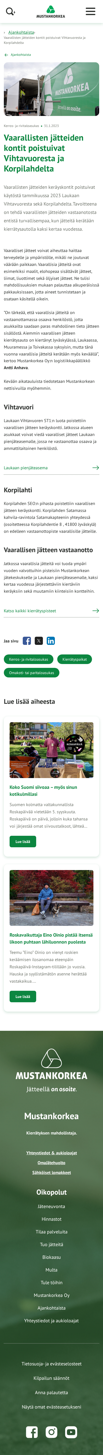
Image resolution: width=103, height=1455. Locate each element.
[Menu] (90, 11)
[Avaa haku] (11, 11)
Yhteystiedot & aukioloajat (51, 1153)
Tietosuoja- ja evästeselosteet (52, 1364)
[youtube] (71, 1432)
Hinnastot (52, 1219)
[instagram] (51, 1432)
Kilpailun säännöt (51, 1378)
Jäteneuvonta (51, 1206)
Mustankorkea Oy (51, 1295)
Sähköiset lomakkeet (51, 1172)
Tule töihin (52, 1282)
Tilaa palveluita (52, 1232)
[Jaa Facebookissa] (27, 641)
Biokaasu (51, 1257)
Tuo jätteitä (51, 1244)
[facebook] (32, 1432)
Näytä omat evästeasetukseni (51, 1407)
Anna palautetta (51, 1392)
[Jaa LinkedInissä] (51, 641)
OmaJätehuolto (51, 1162)
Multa (51, 1270)
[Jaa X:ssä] (39, 641)
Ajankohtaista (21, 32)
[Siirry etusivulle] (50, 11)
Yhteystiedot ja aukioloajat (51, 1321)
